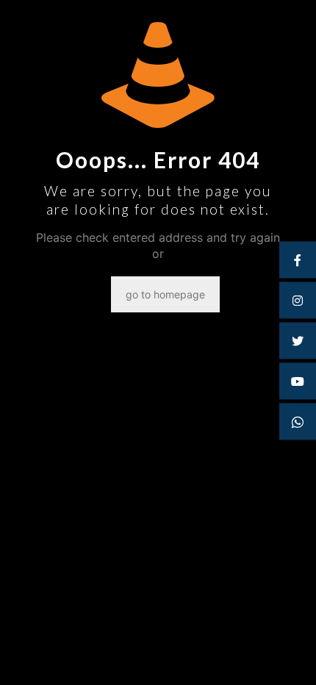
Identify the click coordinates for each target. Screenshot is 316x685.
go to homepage (165, 294)
